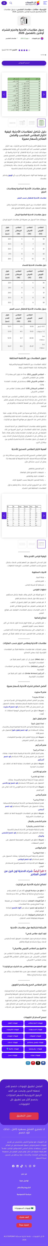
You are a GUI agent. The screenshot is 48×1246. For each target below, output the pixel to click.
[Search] (11, 3)
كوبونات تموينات (12, 1036)
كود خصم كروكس (25, 859)
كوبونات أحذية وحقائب (35, 1023)
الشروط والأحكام (24, 1188)
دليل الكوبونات (36, 38)
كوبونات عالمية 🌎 (13, 1049)
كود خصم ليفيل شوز (20, 730)
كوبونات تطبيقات (35, 1036)
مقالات (35, 10)
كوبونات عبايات (35, 1055)
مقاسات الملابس (24, 10)
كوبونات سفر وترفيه (35, 1049)
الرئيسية (43, 10)
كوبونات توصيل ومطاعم (35, 1042)
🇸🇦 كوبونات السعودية (24, 1208)
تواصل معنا (24, 1181)
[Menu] (45, 3)
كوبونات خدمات (13, 1042)
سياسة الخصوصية (24, 1195)
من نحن (24, 1174)
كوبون (10, 176)
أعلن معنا (4, 3)
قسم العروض (24, 63)
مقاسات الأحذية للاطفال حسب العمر (31, 198)
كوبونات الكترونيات (13, 1030)
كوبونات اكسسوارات (35, 1030)
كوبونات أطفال (13, 1023)
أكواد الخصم (16, 908)
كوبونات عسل (12, 1055)
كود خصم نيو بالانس (10, 783)
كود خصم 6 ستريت (10, 707)
